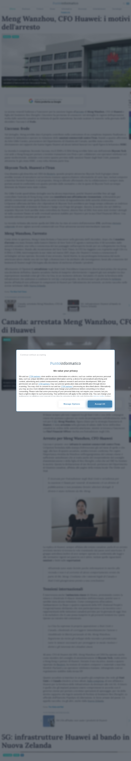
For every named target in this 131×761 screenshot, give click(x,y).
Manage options (72, 404)
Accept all (100, 404)
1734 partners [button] (35, 376)
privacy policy (99, 396)
